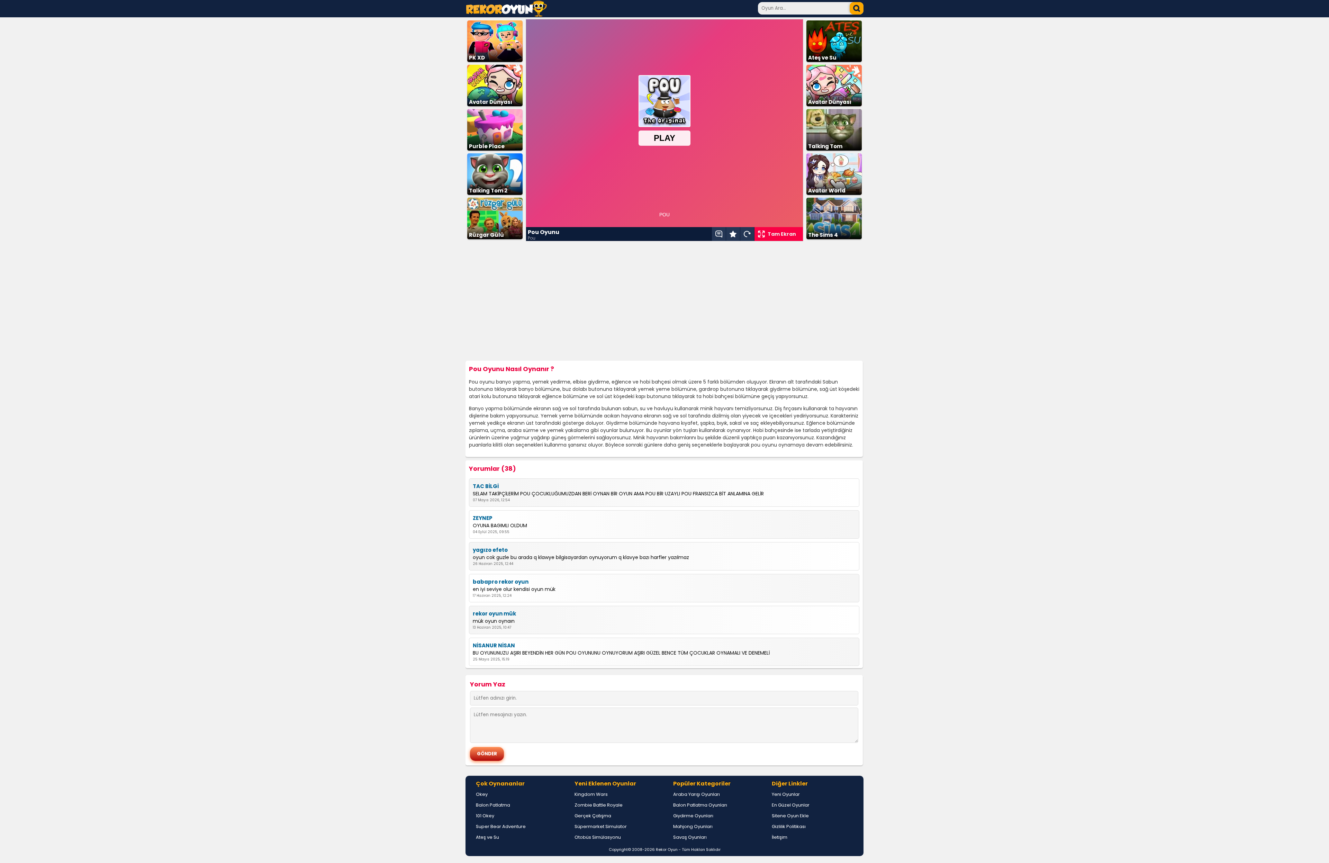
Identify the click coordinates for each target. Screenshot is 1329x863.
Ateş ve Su (487, 837)
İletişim (779, 837)
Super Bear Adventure (501, 826)
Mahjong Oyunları (693, 826)
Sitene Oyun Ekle (790, 815)
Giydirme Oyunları (693, 815)
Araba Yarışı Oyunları (696, 794)
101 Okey (485, 815)
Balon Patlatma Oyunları (700, 805)
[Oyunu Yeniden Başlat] (747, 234)
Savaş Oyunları (690, 837)
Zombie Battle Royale (599, 805)
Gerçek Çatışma (593, 815)
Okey (482, 794)
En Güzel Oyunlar (791, 805)
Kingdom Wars (591, 794)
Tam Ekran (782, 234)
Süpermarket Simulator (601, 826)
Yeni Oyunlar (786, 794)
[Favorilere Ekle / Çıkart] (733, 234)
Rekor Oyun (667, 849)
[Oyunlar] (506, 15)
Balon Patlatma (493, 805)
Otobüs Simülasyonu (598, 837)
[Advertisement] (664, 301)
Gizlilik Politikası (789, 826)
